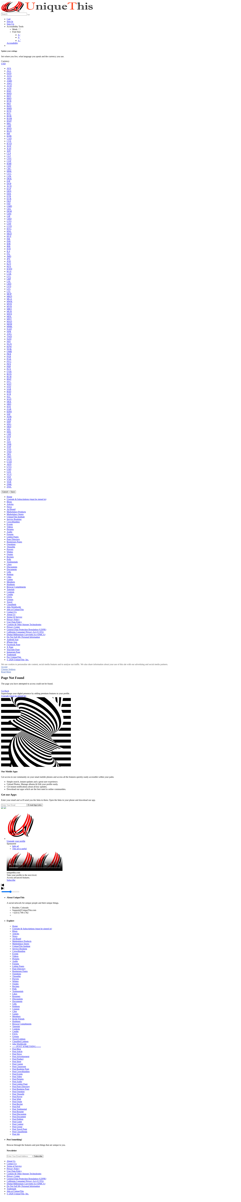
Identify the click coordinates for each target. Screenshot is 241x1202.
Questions (16, 974)
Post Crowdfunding (21, 1071)
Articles (15, 934)
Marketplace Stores (20, 944)
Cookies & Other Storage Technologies (24, 1173)
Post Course (17, 1064)
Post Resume (18, 1111)
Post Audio (17, 1081)
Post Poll (16, 1106)
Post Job (16, 1134)
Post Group (17, 1126)
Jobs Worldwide (19, 1044)
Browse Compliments (21, 1024)
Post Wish (16, 1099)
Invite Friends (18, 1019)
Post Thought (18, 1094)
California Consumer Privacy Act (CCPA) (25, 1181)
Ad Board (16, 939)
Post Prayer (17, 1096)
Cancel (5, 492)
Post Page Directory (21, 1086)
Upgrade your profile (16, 841)
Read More (6, 672)
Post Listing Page (20, 1084)
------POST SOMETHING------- (26, 1046)
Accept (4, 667)
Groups (15, 1036)
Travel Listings (18, 1039)
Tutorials (16, 1026)
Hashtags (16, 1021)
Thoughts (16, 976)
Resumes (16, 996)
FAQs (15, 1034)
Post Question (18, 1091)
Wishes (15, 981)
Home (15, 926)
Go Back (5, 691)
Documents (17, 1001)
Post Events (17, 1074)
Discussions (17, 999)
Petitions (16, 1006)
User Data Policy (14, 1171)
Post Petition (17, 1119)
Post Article (17, 1051)
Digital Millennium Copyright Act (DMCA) (26, 1184)
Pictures (15, 959)
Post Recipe (17, 1104)
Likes (14, 994)
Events (15, 954)
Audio (15, 961)
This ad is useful (19, 848)
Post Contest (17, 1124)
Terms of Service (14, 1166)
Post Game (17, 1121)
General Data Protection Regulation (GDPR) (26, 1179)
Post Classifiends (19, 1131)
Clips (14, 1011)
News (14, 936)
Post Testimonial (19, 1109)
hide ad (15, 846)
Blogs (14, 931)
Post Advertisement (20, 1056)
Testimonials (17, 991)
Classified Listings (20, 1041)
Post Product (17, 1059)
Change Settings (8, 669)
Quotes (15, 984)
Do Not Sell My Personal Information (23, 1186)
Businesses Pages (20, 971)
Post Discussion (19, 1114)
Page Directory (19, 969)
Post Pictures (18, 1079)
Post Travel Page (19, 1129)
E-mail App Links (35, 805)
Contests (16, 1029)
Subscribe (11, 880)
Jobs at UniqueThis (15, 1191)
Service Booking (19, 949)
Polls (14, 989)
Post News (17, 1054)
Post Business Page (20, 1089)
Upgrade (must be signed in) (13, 696)
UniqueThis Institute (21, 946)
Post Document (19, 1116)
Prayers (15, 979)
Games (15, 1014)
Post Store (16, 1061)
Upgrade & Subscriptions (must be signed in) (32, 928)
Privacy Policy (13, 1168)
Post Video (17, 1076)
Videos (15, 956)
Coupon (15, 1009)
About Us (11, 1161)
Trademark (11, 1189)
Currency (5, 61)
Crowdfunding (18, 951)
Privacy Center (13, 1176)
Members (16, 1016)
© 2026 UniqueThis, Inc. (18, 1194)
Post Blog (16, 1049)
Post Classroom (19, 1066)
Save (13, 492)
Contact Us (12, 1163)
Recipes (15, 986)
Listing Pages (18, 966)
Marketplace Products (21, 941)
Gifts (14, 1004)
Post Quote (17, 1101)
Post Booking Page (20, 1069)
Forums (15, 964)
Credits (15, 1031)
